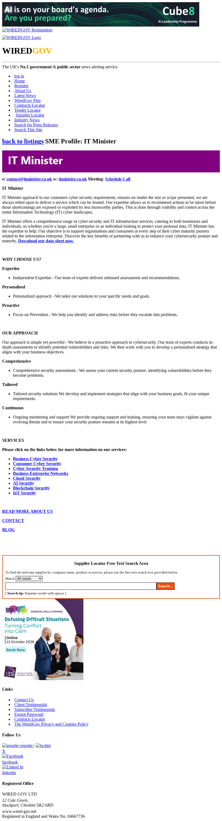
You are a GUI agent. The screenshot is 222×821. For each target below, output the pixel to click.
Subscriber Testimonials (34, 709)
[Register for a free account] (27, 30)
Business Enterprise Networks (40, 473)
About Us (22, 90)
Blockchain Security (31, 488)
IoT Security (24, 493)
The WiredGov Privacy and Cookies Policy (51, 724)
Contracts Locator (29, 105)
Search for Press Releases (36, 125)
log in (19, 76)
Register (21, 85)
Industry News (27, 120)
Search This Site (28, 129)
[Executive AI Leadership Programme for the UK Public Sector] (100, 25)
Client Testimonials (30, 704)
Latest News (25, 95)
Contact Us (24, 699)
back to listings (23, 141)
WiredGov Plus (27, 100)
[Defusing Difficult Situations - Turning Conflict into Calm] (42, 678)
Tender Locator (27, 110)
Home (19, 81)
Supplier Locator (30, 115)
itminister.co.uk (73, 179)
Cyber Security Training (35, 468)
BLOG (8, 529)
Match (10, 579)
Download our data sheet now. (46, 241)
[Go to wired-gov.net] (21, 37)
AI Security (23, 483)
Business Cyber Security (35, 458)
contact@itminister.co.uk (29, 179)
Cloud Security (27, 478)
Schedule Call (117, 179)
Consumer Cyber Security (37, 463)
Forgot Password (28, 714)
